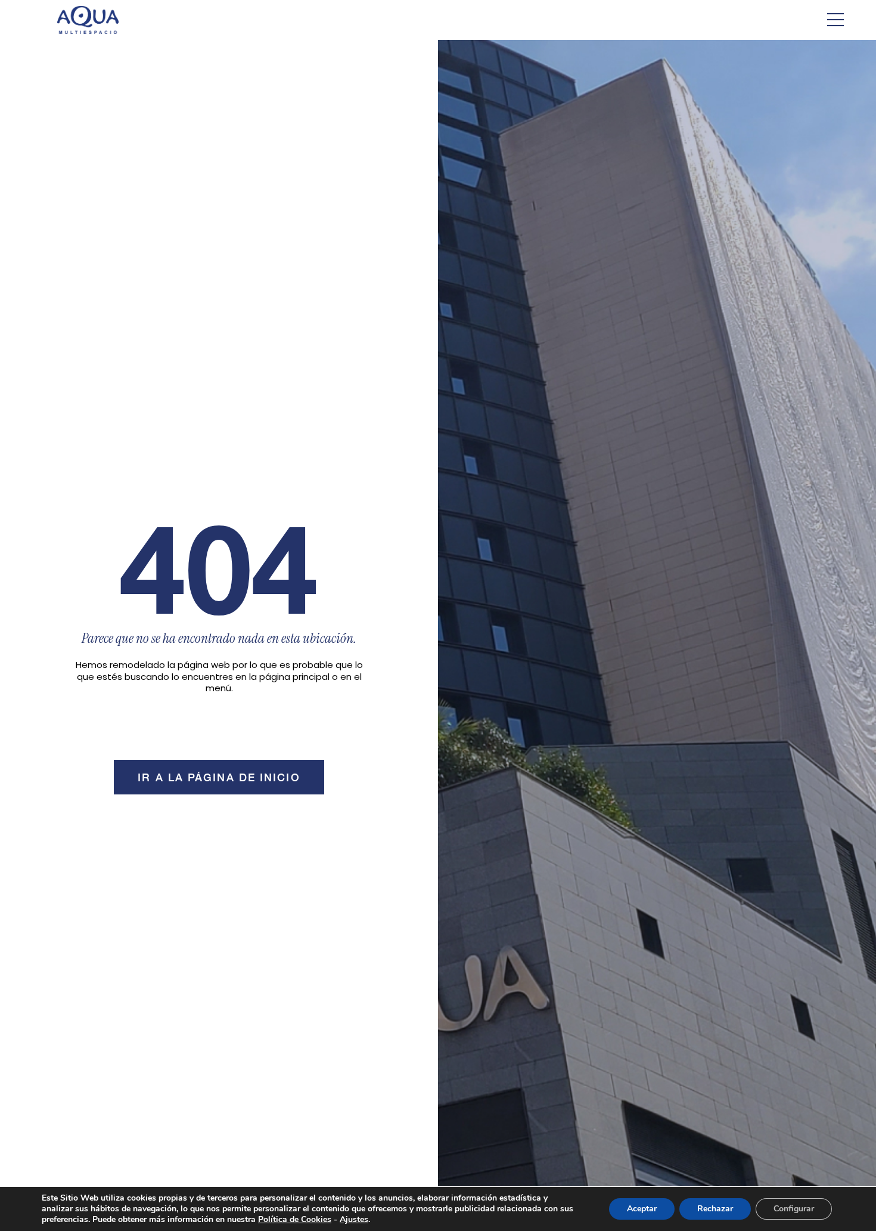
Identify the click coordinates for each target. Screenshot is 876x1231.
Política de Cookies (294, 1219)
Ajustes (354, 1219)
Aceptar (642, 1208)
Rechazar (715, 1208)
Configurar (794, 1208)
